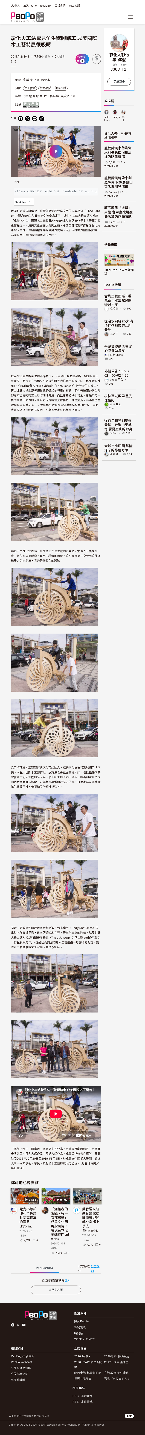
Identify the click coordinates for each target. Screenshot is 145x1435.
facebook (13, 1325)
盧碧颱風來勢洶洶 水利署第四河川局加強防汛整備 (118, 152)
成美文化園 (68, 96)
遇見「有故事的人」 (117, 1379)
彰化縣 (35, 80)
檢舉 (96, 58)
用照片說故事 (83, 1379)
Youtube (24, 1325)
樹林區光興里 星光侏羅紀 (118, 397)
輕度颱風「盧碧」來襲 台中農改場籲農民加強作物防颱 (118, 212)
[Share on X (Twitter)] (27, 118)
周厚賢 (55, 1239)
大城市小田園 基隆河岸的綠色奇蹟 (118, 447)
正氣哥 (114, 454)
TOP (129, 1416)
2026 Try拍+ (82, 1356)
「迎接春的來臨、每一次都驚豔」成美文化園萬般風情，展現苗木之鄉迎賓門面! (60, 1221)
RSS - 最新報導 (82, 1396)
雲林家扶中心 (90, 1230)
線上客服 (74, 5)
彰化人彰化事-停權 (119, 57)
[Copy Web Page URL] (41, 118)
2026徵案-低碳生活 (116, 1356)
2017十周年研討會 (116, 1362)
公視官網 (60, 5)
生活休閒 (60, 88)
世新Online (25, 1226)
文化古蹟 (30, 88)
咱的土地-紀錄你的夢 (87, 1373)
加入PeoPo (30, 5)
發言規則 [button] (95, 1269)
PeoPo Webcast (21, 1362)
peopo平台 (116, 379)
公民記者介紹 (19, 1374)
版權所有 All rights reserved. (31, 104)
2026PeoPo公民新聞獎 (119, 272)
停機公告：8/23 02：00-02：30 (116, 373)
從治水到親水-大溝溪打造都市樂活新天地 (118, 325)
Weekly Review (84, 1339)
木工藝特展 (51, 96)
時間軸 (78, 1333)
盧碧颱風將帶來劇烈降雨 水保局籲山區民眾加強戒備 (118, 182)
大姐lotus (107, 119)
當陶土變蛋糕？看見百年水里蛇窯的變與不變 (118, 300)
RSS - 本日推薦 (82, 1402)
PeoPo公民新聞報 (22, 1356)
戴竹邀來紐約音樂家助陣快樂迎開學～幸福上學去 (90, 1217)
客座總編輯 (18, 1380)
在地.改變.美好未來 (116, 1373)
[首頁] (27, 17)
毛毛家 (114, 308)
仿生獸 (27, 96)
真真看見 (115, 404)
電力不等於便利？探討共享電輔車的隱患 (28, 1215)
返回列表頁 (56, 1290)
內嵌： (18, 182)
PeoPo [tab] (45, 1268)
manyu (116, 117)
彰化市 (45, 80)
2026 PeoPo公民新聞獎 (88, 1364)
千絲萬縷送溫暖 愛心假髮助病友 (118, 348)
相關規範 (80, 1327)
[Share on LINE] (34, 118)
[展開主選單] (130, 17)
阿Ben (113, 433)
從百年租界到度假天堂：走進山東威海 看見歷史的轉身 (118, 424)
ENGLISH (45, 5)
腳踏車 (37, 96)
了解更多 (119, 81)
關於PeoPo (81, 1321)
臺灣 (26, 80)
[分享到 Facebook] (20, 118)
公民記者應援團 (21, 1368)
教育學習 (45, 88)
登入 (17, 5)
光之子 (114, 333)
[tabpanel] (56, 1280)
